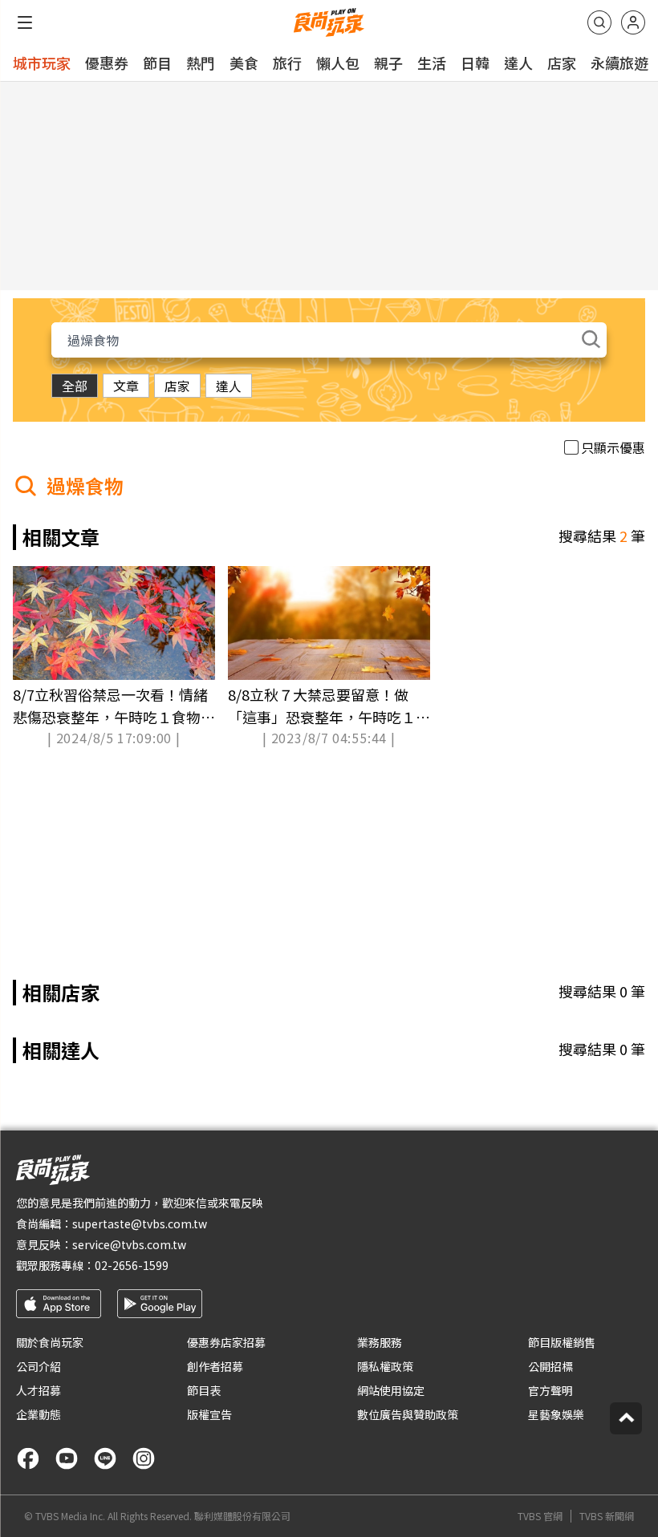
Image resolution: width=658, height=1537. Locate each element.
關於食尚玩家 (49, 1342)
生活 (431, 62)
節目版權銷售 (561, 1342)
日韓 (475, 62)
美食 (243, 62)
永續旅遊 (619, 62)
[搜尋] (599, 22)
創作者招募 (215, 1366)
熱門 (200, 62)
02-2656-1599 (132, 1265)
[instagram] (144, 1458)
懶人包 (337, 62)
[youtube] (67, 1458)
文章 (126, 385)
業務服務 (379, 1342)
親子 (388, 62)
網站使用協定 (390, 1390)
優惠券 (106, 62)
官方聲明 (550, 1390)
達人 (518, 62)
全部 (74, 385)
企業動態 (38, 1414)
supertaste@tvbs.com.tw (139, 1223)
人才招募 (38, 1390)
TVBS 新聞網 (606, 1516)
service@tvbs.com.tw (129, 1244)
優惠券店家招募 (226, 1342)
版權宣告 (209, 1414)
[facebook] (28, 1458)
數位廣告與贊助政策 (407, 1414)
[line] (105, 1458)
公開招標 (550, 1366)
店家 (561, 62)
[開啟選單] (25, 22)
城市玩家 (42, 62)
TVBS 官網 (540, 1516)
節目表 (204, 1390)
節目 (157, 62)
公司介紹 (38, 1366)
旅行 (287, 62)
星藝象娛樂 (556, 1414)
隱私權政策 (385, 1366)
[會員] (633, 22)
